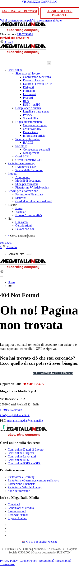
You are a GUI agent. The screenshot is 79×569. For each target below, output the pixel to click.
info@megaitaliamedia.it (15, 415)
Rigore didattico (17, 518)
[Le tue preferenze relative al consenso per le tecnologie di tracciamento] (3, 426)
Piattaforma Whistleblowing (24, 487)
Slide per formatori (19, 490)
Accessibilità (46, 560)
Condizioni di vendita (21, 507)
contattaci (6, 242)
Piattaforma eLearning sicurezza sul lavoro (33, 480)
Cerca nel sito (18, 235)
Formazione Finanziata (21, 483)
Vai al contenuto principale (16, 20)
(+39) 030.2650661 (12, 409)
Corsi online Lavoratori (22, 456)
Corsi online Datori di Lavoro (26, 449)
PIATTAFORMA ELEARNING (53, 373)
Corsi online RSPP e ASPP (24, 463)
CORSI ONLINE (17, 373)
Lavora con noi (17, 511)
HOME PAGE (33, 384)
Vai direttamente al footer (47, 20)
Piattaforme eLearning (21, 477)
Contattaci (14, 504)
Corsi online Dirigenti (21, 453)
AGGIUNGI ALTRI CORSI (19, 11)
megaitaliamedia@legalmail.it (25, 420)
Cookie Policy (28, 560)
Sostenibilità (63, 560)
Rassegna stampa (18, 514)
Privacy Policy (9, 560)
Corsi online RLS (18, 459)
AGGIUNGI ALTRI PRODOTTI (59, 13)
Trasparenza (7, 564)
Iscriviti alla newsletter (14, 37)
